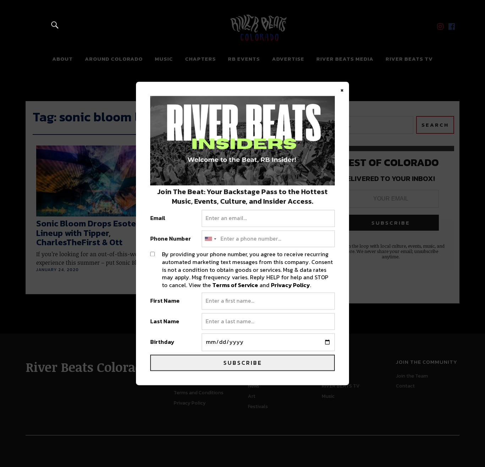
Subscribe (242, 363)
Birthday (162, 342)
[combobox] (210, 239)
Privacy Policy (290, 285)
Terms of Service (235, 285)
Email (157, 218)
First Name (165, 301)
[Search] (55, 24)
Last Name (164, 321)
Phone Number (170, 239)
